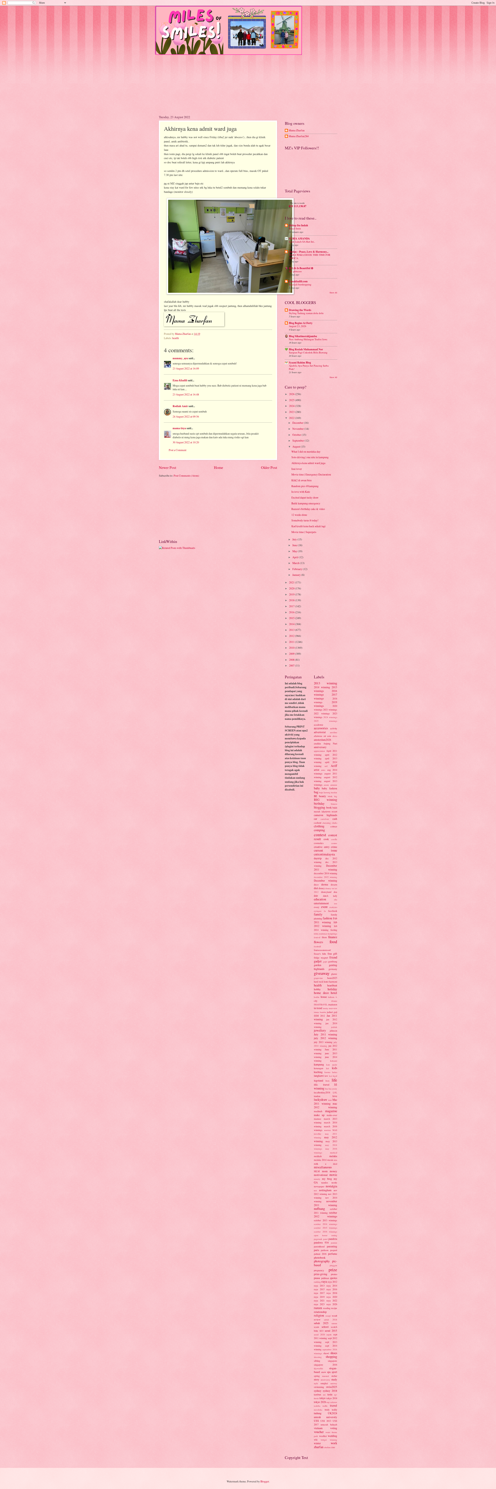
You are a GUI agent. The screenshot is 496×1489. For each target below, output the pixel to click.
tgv (335, 1394)
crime (334, 847)
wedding (332, 1436)
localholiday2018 (322, 1092)
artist (316, 770)
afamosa (318, 735)
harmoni (333, 981)
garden (317, 965)
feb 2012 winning (325, 924)
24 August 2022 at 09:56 (186, 416)
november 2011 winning (325, 1203)
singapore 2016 (325, 1364)
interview (333, 1008)
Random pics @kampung (305, 486)
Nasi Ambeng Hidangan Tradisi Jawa (308, 339)
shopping (331, 1357)
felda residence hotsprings (325, 933)
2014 (292, 624)
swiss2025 (331, 1387)
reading (326, 1308)
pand (325, 1239)
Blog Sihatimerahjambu (303, 336)
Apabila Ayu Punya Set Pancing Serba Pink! (309, 367)
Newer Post (167, 467)
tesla (329, 1394)
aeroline (333, 732)
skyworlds (318, 1368)
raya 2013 (319, 1285)
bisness (334, 803)
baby (317, 788)
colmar (333, 826)
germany (333, 969)
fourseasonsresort (322, 950)
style (316, 1383)
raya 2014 (331, 1285)
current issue (325, 850)
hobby (317, 989)
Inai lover (296, 469)
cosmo (334, 843)
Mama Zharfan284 (299, 136)
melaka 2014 (320, 1159)
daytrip (318, 858)
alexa (334, 736)
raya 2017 (319, 1292)
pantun (334, 1242)
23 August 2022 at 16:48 (186, 394)
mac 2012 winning (325, 1105)
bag (316, 792)
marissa (327, 1130)
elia (335, 899)
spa (329, 1372)
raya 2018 (331, 1292)
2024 (292, 406)
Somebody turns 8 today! (305, 520)
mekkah (318, 1156)
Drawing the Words (300, 310)
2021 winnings (330, 709)
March (296, 563)
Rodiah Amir (180, 406)
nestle (334, 1182)
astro (323, 769)
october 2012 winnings (325, 1214)
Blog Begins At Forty (301, 323)
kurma (327, 1072)
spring (317, 1375)
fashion (327, 918)
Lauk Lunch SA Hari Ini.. (302, 241)
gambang (332, 961)
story (316, 1379)
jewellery (320, 1030)
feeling (334, 929)
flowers (318, 942)
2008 (292, 659)
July (294, 539)
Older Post (269, 467)
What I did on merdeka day (305, 451)
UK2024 (332, 1413)
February (297, 569)
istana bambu (320, 1012)
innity (325, 1008)
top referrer (332, 1402)
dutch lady (330, 895)
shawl (326, 1353)
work (334, 1443)
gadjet (318, 961)
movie (333, 1175)
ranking (317, 1281)
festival (317, 937)
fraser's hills (320, 953)
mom (325, 1171)
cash (334, 819)
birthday (319, 803)
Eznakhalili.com (298, 281)
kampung (319, 1064)
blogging (319, 807)
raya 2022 (331, 1300)
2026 (292, 394)
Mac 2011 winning (325, 1101)
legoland (318, 1080)
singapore (332, 1360)
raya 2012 (332, 1281)
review (317, 1319)
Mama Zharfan (297, 130)
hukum (331, 997)
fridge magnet (321, 957)
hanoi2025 (332, 977)
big (335, 796)
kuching (318, 1072)
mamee (317, 1118)
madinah (318, 1111)
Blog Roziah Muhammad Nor (306, 349)
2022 (292, 418)
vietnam (318, 1428)
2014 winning (322, 687)
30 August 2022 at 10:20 (186, 442)
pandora (332, 1239)
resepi (328, 1315)
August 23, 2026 (297, 326)
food (333, 941)
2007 (292, 665)
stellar (334, 1375)
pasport (333, 1250)
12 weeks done (299, 515)
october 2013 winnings (325, 1220)
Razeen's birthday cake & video (308, 509)
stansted (325, 1375)
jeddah (334, 1027)
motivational (321, 1175)
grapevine (318, 978)
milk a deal (325, 1163)
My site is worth (297, 203)
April (295, 557)
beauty (322, 796)
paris (316, 1250)
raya (324, 1281)
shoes (333, 1353)
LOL (335, 1092)
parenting (332, 1246)
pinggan (333, 1265)
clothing (319, 826)
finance (332, 937)
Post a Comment (177, 450)
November (298, 429)
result (334, 1315)
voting (333, 1428)
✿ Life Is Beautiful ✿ (301, 268)
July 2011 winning (325, 1034)
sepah (329, 1334)
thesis (316, 1398)
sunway (333, 1383)
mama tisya (179, 428)
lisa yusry (333, 1088)
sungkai (324, 1383)
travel (333, 1405)
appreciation (319, 750)
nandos (324, 1182)
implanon (332, 1004)
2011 (292, 642)
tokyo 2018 (331, 1398)
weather (323, 1435)
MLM (317, 1171)
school (325, 1327)
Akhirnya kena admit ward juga (308, 463)
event (324, 907)
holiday (332, 989)
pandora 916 (321, 1242)
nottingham (325, 1190)
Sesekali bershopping (300, 284)
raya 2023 (319, 1304)
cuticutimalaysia (324, 854)
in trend (318, 1008)
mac (330, 1099)
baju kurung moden (328, 792)
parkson (324, 1250)
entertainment (321, 903)
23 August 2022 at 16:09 (186, 368)
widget (324, 1439)
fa (325, 910)
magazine (331, 1111)
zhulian (327, 1447)
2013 (292, 630)
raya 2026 (331, 1304)
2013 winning (325, 683)
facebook (332, 910)
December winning (325, 880)
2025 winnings (325, 720)
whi (315, 1439)
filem (324, 937)
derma (324, 884)
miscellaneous (323, 1167)
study (334, 1379)
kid (327, 1068)
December (298, 423)
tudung (317, 1413)
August (296, 446)
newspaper (319, 1186)
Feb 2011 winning (325, 920)
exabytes (333, 907)
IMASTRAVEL (321, 1004)
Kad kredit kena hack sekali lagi (308, 526)
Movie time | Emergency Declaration (311, 474)
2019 (292, 594)
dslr (316, 895)
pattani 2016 (320, 1253)
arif (326, 766)
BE (315, 796)
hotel (334, 993)
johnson (333, 1030)
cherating (326, 822)
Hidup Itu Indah (298, 225)
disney (322, 888)
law (326, 1075)
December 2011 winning (325, 867)
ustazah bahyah (329, 1424)
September (298, 440)
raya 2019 (319, 1296)
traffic (325, 1405)
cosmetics (319, 843)
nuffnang (319, 1209)
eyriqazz (317, 910)
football (317, 946)
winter (317, 1443)
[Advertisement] (248, 82)
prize (333, 1269)
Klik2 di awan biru (301, 480)
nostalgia (331, 1186)
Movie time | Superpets (303, 532)
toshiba (317, 1405)
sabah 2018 (330, 1319)
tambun (317, 1394)
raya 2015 (319, 1289)
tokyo (322, 1398)
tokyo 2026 (320, 1402)
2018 (292, 600)
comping (319, 830)
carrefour (325, 818)
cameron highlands (325, 815)
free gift (332, 953)
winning (333, 1439)
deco (316, 884)
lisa (326, 1088)
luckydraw (320, 1099)
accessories (321, 728)
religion (319, 1315)
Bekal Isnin (295, 228)
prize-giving (320, 1274)
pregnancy (319, 1270)
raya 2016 (331, 1289)
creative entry (322, 847)
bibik (330, 796)
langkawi (319, 1075)
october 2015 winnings (325, 1227)
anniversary (320, 747)
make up (319, 1115)
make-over (332, 1115)
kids (334, 1068)
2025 (292, 400)
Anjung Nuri (330, 743)
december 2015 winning (325, 877)
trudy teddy (331, 1409)
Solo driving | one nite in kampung (310, 457)
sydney (317, 1391)
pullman (325, 1278)
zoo (333, 1447)
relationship (320, 1312)
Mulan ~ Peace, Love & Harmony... (308, 252)
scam (316, 1326)
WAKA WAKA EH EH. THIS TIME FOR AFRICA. (309, 256)
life (334, 1080)
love (334, 1096)
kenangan (318, 1068)
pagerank (318, 1239)
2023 (292, 412)
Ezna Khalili (180, 380)
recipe (334, 1308)
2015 (292, 618)
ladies (334, 1072)
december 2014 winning (325, 873)
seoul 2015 (331, 1330)
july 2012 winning (325, 1038)
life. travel (321, 1084)
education (320, 899)
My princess (295, 271)
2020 (292, 588)
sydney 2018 (330, 1391)
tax (324, 1394)
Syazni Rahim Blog (300, 362)
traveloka (318, 1409)
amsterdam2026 (322, 739)
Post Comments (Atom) (186, 475)
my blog (327, 1179)
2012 (292, 636)
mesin (330, 1159)
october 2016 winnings (325, 1231)
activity (333, 728)
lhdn (328, 1080)
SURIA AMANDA (299, 238)
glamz (334, 973)
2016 (292, 612)
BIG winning (325, 799)
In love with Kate (300, 491)
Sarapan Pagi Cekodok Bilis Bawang (308, 352)
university (331, 1417)
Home (218, 467)
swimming (319, 1386)
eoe (335, 903)
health (175, 338)
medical (333, 1152)
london (317, 1096)
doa (335, 891)
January (296, 575)
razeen (318, 1308)
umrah (317, 1417)
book (329, 807)
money (333, 1171)
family (318, 914)
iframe (334, 1000)
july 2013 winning (323, 1042)
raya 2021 (319, 1300)
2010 (292, 647)
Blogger (264, 1481)
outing (334, 1235)
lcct (330, 1075)
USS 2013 (325, 1420)
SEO (321, 1330)
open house (320, 1235)
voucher (319, 1432)
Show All (333, 292)
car (315, 819)
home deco (321, 993)
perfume (332, 1254)
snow (323, 1372)
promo (334, 1274)
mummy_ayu (180, 358)
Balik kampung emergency (305, 503)
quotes (333, 1278)
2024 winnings (330, 717)
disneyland (326, 891)
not (315, 1190)
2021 (292, 582)
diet (316, 888)
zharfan (318, 1447)
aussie (326, 784)
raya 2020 (331, 1296)
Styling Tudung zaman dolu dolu (306, 313)
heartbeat (332, 985)
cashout (317, 822)
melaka (333, 1156)
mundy (317, 1178)
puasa (317, 1278)
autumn (333, 784)
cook (326, 839)
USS (316, 1421)
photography (322, 1261)
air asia (327, 735)
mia (335, 1159)
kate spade (331, 1064)
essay (316, 907)
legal (335, 1075)
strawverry (325, 1379)
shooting (318, 1357)
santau (334, 1323)
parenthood (319, 1246)
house (324, 997)
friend (333, 957)
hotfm (316, 997)
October (297, 435)
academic (318, 724)
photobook (320, 1257)
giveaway (322, 973)
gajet (325, 961)
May (295, 551)
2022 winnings (322, 713)
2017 (292, 606)
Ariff (334, 766)
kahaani (333, 1060)
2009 (292, 653)
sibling (317, 1360)
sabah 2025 (321, 1323)
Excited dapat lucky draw (305, 497)
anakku (317, 743)
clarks (334, 822)
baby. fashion (329, 788)
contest (320, 834)
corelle (334, 839)
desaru (334, 884)
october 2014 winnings (325, 1224)
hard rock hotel (321, 981)
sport (334, 1372)
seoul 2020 (319, 1334)
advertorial (320, 732)
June (295, 545)
